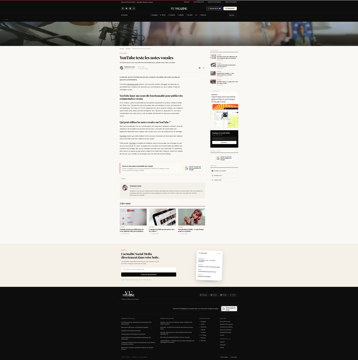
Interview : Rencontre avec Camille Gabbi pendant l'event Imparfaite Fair (176, 333)
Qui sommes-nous (199, 2)
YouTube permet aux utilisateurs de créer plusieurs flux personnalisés (136, 323)
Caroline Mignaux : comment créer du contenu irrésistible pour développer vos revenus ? (177, 341)
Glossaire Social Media (226, 327)
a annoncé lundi (132, 84)
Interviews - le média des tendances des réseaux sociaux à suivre (176, 328)
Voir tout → (232, 15)
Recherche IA (215, 8)
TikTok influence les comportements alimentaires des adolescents (136, 338)
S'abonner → (224, 142)
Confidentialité (233, 357)
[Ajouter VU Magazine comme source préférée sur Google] (193, 168)
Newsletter (231, 8)
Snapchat (203, 340)
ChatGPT (222, 342)
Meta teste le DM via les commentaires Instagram (134, 327)
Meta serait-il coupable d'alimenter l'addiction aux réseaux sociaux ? (137, 348)
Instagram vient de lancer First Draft (131, 330)
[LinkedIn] (130, 8)
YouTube (190, 15)
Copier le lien (217, 180)
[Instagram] (122, 8)
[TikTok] (133, 8)
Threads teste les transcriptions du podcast (133, 334)
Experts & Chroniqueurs (214, 2)
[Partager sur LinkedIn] (199, 67)
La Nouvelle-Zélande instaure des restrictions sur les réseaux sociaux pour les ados (138, 343)
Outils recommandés (231, 2)
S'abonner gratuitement (148, 274)
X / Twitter (203, 335)
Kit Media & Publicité (225, 332)
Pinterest (203, 15)
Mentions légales (224, 357)
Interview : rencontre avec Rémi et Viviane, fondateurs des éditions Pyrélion (176, 323)
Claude (222, 347)
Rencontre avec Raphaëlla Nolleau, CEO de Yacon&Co (175, 337)
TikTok (163, 15)
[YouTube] (126, 8)
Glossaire (186, 2)
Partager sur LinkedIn (220, 171)
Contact (222, 335)
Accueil (122, 48)
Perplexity (223, 344)
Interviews (124, 15)
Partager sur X (218, 175)
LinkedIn (181, 15)
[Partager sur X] (203, 67)
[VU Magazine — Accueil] (179, 8)
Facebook (172, 15)
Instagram (155, 15)
